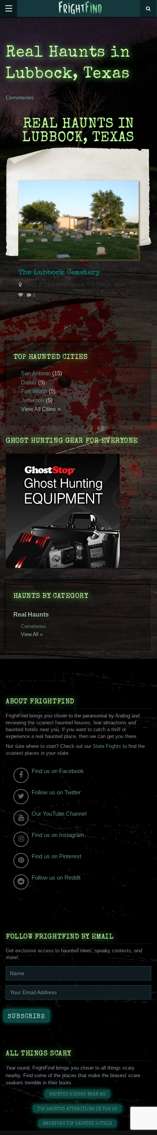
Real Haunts (31, 614)
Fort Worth (34, 391)
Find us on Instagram (58, 835)
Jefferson (32, 400)
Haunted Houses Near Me (77, 1094)
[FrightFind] (80, 8)
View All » (32, 634)
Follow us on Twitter (56, 792)
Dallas (29, 382)
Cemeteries (20, 97)
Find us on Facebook (58, 771)
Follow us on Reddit (56, 877)
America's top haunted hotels (77, 1124)
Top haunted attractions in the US (77, 1109)
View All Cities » (41, 409)
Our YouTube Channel (59, 813)
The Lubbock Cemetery (59, 273)
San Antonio (36, 373)
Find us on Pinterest (56, 856)
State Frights (107, 746)
